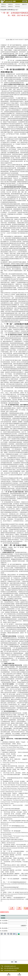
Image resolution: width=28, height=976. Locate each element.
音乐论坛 (17, 6)
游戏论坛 (10, 6)
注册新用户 (23, 925)
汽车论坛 (17, 4)
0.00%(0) (11, 909)
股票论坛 (3, 6)
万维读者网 (3, 9)
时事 (14, 1)
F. (3, 836)
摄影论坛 (24, 4)
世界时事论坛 (11, 9)
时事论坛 (10, 4)
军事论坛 (3, 4)
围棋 (11, 39)
